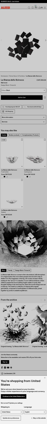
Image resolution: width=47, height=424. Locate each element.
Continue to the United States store (14, 396)
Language (28, 407)
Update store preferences (11, 418)
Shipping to (5, 407)
